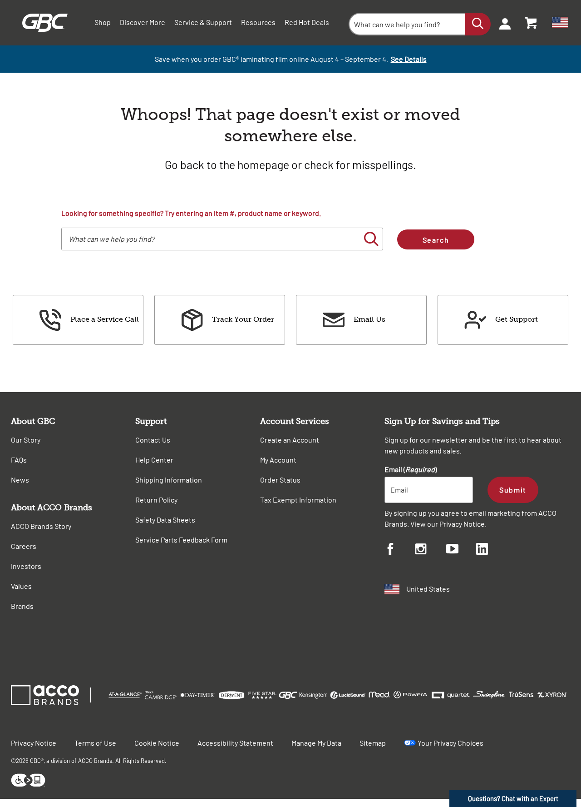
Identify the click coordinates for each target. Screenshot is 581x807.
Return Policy (156, 499)
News (20, 479)
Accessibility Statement (235, 742)
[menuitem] (502, 22)
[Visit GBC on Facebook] (399, 550)
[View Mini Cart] (531, 22)
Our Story (25, 439)
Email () (410, 469)
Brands (22, 606)
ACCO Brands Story (41, 526)
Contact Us (152, 439)
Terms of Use (95, 742)
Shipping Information (168, 479)
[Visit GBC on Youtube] (461, 550)
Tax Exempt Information (298, 499)
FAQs (19, 459)
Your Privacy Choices (450, 742)
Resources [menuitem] (258, 22)
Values (21, 586)
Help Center (154, 459)
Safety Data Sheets (165, 519)
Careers (23, 546)
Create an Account (289, 439)
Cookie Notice (156, 742)
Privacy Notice (462, 523)
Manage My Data (316, 742)
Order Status (280, 479)
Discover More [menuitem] (142, 22)
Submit (512, 489)
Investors (26, 566)
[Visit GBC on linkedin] (491, 550)
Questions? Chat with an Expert (513, 798)
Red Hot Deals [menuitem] (307, 22)
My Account (278, 459)
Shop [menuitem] (102, 22)
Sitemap (372, 742)
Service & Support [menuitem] (203, 22)
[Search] (478, 24)
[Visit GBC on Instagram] (430, 550)
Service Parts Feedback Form (181, 539)
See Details (409, 59)
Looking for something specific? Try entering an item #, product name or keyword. (191, 213)
